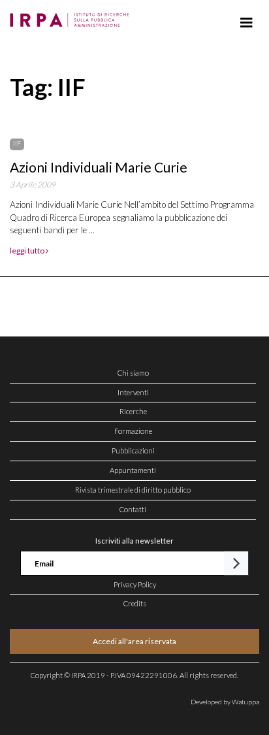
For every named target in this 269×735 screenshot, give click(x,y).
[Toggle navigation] (246, 23)
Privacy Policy (135, 584)
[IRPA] (72, 16)
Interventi (133, 392)
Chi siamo (133, 372)
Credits (134, 603)
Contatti (132, 509)
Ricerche (133, 411)
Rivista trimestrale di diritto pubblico (133, 489)
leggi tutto (28, 250)
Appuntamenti (133, 470)
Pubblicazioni (133, 450)
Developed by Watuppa (225, 702)
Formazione (133, 431)
